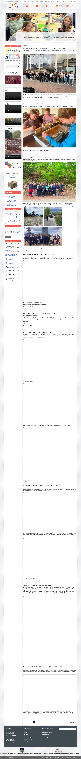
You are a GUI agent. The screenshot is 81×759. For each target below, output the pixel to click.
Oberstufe (71, 5)
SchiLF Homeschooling (9, 259)
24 (5, 221)
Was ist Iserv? (44, 736)
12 (10, 219)
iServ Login (26, 734)
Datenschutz (47, 1)
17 (5, 220)
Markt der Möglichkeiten (9, 246)
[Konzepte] (53, 6)
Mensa (25, 1)
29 (16, 221)
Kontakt (37, 1)
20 (12, 220)
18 (8, 220)
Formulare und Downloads (72, 1)
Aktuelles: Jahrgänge (11, 196)
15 (16, 219)
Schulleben (60, 5)
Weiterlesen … (27, 100)
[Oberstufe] (74, 6)
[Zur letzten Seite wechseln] (50, 722)
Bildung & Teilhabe (45, 734)
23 (19, 220)
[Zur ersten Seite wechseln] (24, 722)
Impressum (41, 1)
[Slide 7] (45, 39)
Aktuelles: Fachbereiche (11, 197)
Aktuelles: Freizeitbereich (11, 200)
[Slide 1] (33, 39)
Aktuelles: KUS (9, 199)
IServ (28, 1)
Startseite (32, 5)
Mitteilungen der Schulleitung (12, 195)
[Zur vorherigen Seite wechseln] (26, 722)
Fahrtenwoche (7, 250)
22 (16, 220)
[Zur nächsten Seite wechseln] (48, 722)
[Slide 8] (47, 39)
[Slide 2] (35, 39)
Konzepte (50, 5)
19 (10, 220)
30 (19, 221)
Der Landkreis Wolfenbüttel (47, 732)
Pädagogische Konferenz (10, 280)
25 (8, 221)
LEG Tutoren (7, 272)
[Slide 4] (39, 39)
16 (19, 219)
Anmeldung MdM (63, 1)
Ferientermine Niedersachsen (47, 737)
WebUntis (57, 1)
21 (14, 220)
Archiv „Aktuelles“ (12, 177)
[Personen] (43, 6)
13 (12, 219)
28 (14, 221)
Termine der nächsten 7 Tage (12, 201)
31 (5, 223)
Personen (40, 5)
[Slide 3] (37, 39)
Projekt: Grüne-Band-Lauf (11, 205)
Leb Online (52, 1)
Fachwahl (32, 1)
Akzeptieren (3, 757)
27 (12, 221)
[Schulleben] (63, 6)
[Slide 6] (43, 39)
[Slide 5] (41, 39)
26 (10, 221)
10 (5, 219)
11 (8, 219)
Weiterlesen (8, 236)
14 (14, 219)
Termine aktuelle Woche (28, 739)
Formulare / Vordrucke (28, 737)
